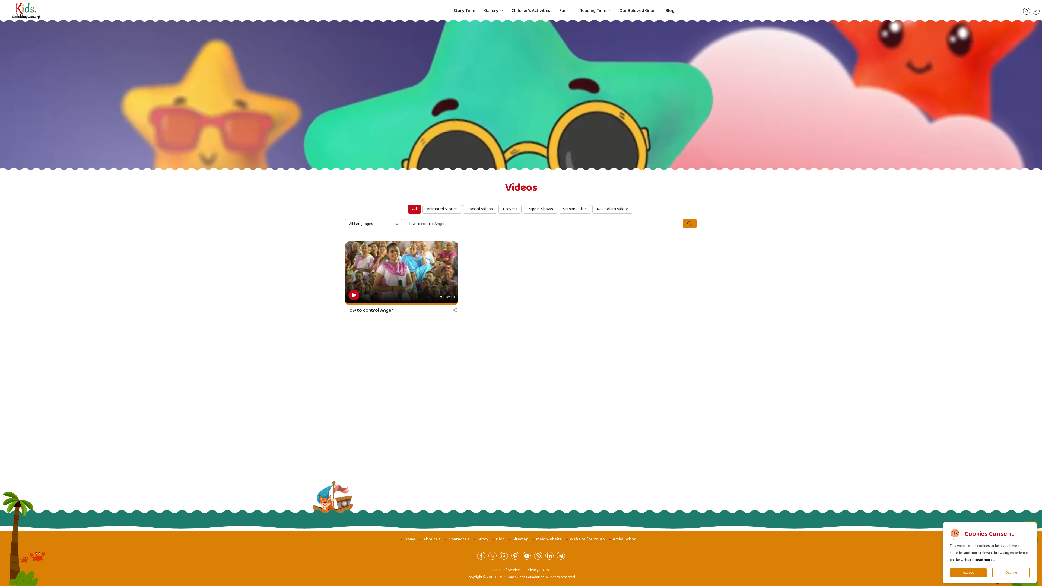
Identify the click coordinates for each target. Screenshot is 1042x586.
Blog (669, 10)
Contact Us (459, 539)
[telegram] (561, 555)
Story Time (464, 10)
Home (410, 539)
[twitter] (492, 555)
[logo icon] (26, 11)
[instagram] (504, 555)
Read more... (985, 560)
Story (483, 539)
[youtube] (527, 555)
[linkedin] (549, 555)
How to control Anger (370, 310)
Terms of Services (507, 570)
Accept (968, 572)
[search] (1026, 11)
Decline (1011, 572)
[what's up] (538, 555)
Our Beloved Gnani (637, 10)
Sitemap (520, 539)
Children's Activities (531, 10)
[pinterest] (515, 555)
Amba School (625, 539)
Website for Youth (587, 539)
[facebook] (481, 555)
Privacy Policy (538, 570)
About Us (432, 539)
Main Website (549, 539)
